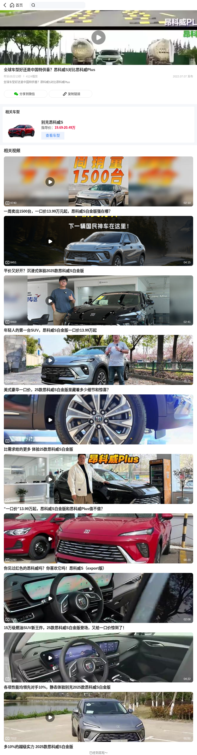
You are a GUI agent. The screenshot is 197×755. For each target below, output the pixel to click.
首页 (19, 5)
